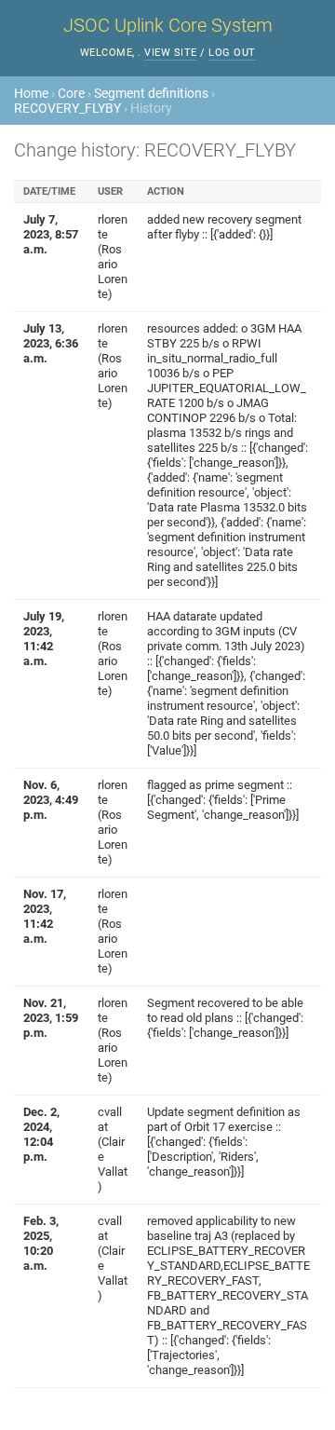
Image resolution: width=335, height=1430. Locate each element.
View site (170, 53)
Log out (232, 53)
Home (31, 93)
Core (71, 93)
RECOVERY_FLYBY (67, 108)
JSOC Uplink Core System (168, 25)
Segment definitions (151, 93)
